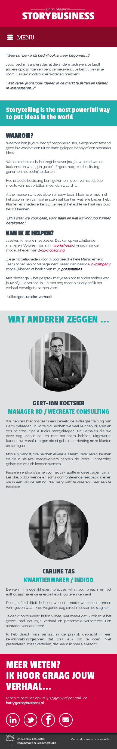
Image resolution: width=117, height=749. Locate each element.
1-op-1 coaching (51, 250)
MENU (26, 37)
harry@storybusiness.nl (25, 703)
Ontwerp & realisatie (36, 740)
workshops (62, 245)
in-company (100, 264)
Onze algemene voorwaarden (91, 739)
